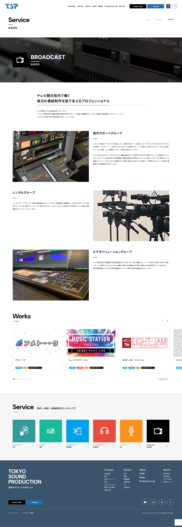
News (100, 6)
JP (168, 6)
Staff (94, 6)
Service (80, 6)
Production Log (111, 6)
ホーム (148, 19)
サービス (159, 19)
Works (88, 6)
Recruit (122, 6)
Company (72, 6)
